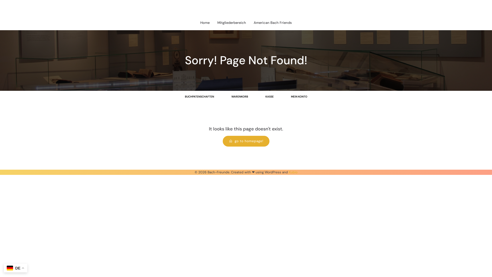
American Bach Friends (273, 22)
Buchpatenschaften (199, 96)
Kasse (269, 96)
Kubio (293, 172)
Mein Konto (299, 96)
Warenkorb (239, 96)
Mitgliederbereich (231, 22)
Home (205, 22)
